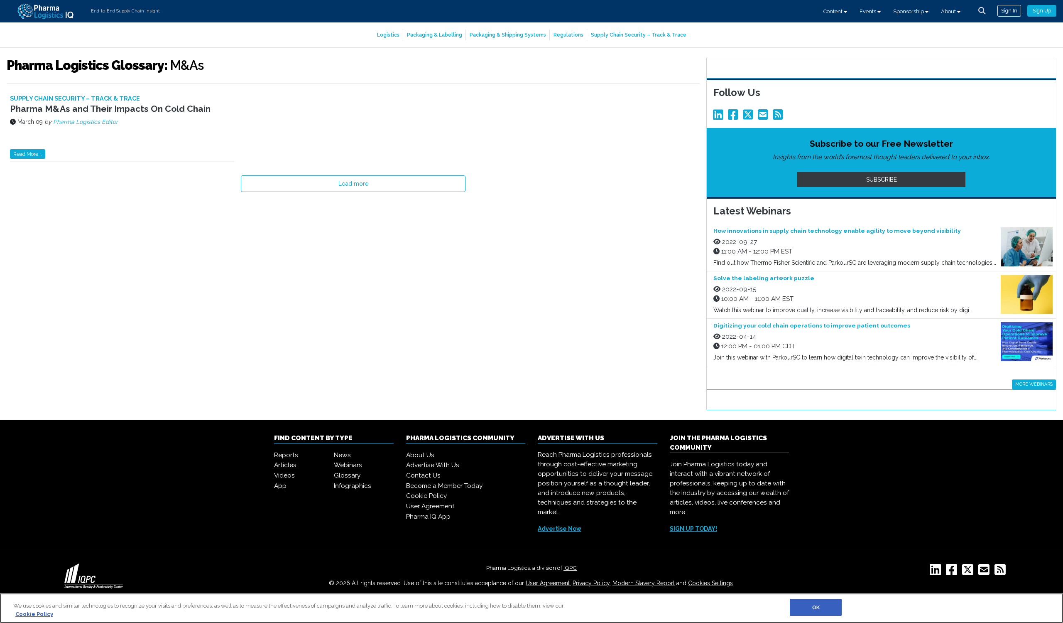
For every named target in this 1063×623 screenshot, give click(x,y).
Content (833, 11)
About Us (420, 455)
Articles (285, 465)
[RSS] (1001, 572)
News (342, 455)
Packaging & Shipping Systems (508, 35)
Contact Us (423, 475)
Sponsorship (909, 11)
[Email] (764, 116)
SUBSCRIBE (881, 179)
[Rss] (779, 116)
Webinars (348, 465)
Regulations (568, 35)
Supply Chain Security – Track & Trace (638, 35)
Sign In (1009, 10)
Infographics (352, 486)
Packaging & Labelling (434, 35)
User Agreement (430, 506)
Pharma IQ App (428, 516)
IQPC (570, 567)
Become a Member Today (444, 486)
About (949, 11)
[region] (531, 608)
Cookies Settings (710, 583)
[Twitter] (749, 116)
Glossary (347, 475)
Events (868, 11)
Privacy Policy (591, 583)
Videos (284, 475)
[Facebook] (734, 116)
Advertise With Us (432, 465)
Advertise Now (559, 528)
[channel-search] (982, 11)
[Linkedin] (719, 116)
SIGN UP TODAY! (693, 528)
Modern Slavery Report (643, 583)
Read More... (27, 154)
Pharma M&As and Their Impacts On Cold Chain (110, 108)
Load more (353, 183)
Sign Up (1042, 10)
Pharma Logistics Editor (85, 121)
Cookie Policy (426, 496)
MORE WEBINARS (1034, 384)
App (280, 486)
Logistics (388, 35)
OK (816, 607)
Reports (286, 455)
